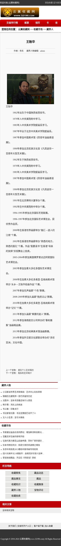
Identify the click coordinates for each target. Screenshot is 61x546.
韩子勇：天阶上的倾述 (12, 405)
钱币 (37, 23)
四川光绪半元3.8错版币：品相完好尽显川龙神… (23, 453)
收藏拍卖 (15, 496)
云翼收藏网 (24, 29)
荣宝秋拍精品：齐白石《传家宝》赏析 (19, 458)
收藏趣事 (38, 484)
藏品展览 (15, 478)
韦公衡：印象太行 (10, 409)
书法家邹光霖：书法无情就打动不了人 (19, 413)
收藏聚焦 (15, 473)
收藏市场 (38, 29)
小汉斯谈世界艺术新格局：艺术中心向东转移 (22, 392)
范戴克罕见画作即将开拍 (13, 436)
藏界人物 (6, 385)
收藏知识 (15, 484)
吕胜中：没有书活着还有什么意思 (17, 400)
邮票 (26, 23)
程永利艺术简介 (25, 373)
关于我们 (12, 526)
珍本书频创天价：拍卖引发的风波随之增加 (21, 445)
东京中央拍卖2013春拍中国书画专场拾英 (20, 449)
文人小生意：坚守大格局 (13, 417)
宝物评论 (38, 490)
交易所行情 (12, 23)
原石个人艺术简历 (26, 370)
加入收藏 (49, 526)
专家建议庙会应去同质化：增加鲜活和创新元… (23, 432)
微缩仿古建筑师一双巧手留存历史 (17, 396)
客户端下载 (39, 526)
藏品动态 (38, 473)
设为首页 (57, 3)
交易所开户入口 (24, 526)
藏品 (38, 478)
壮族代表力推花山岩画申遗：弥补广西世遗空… (23, 441)
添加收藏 (49, 3)
